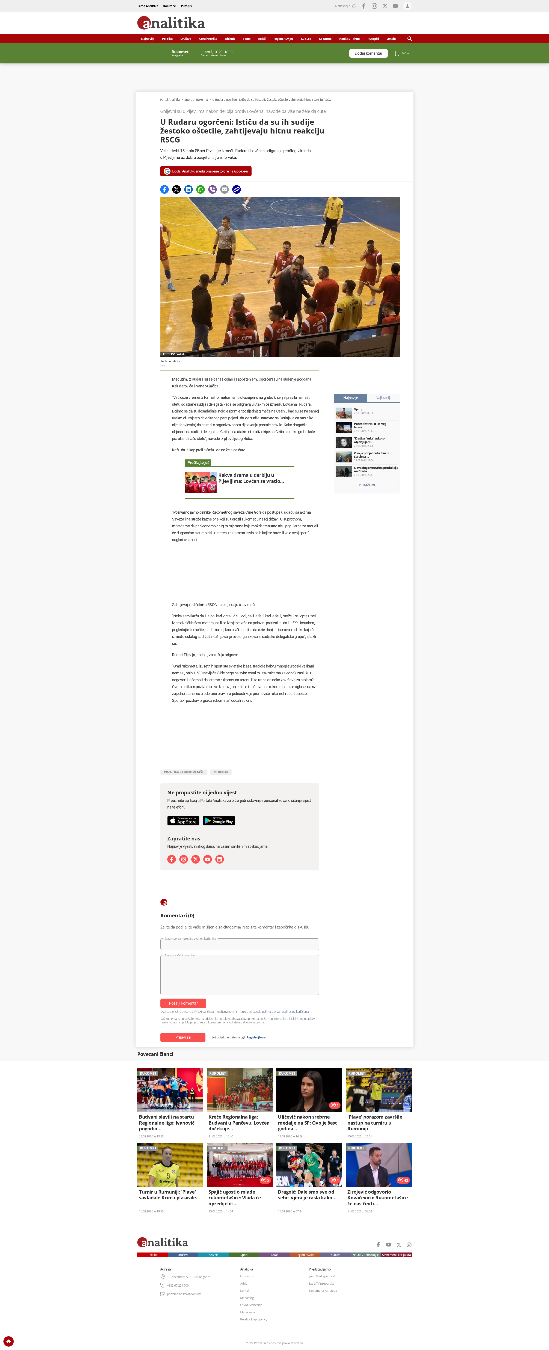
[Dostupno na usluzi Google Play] (219, 820)
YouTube (395, 6)
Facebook (363, 6)
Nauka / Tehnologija (366, 1255)
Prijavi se (183, 1037)
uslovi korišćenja (298, 1012)
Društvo (186, 39)
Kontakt (245, 1291)
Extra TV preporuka (321, 1284)
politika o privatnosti (274, 1012)
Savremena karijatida (396, 1255)
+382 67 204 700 (178, 1285)
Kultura (306, 39)
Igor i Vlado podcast (322, 1276)
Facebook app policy (253, 1319)
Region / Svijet (283, 39)
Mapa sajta (247, 1312)
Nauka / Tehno (349, 39)
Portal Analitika (170, 100)
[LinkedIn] (219, 859)
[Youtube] (207, 859)
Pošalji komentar (183, 1003)
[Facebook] (164, 189)
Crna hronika (208, 39)
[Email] (224, 189)
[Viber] (212, 189)
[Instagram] (183, 859)
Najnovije (147, 39)
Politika (167, 39)
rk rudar (221, 772)
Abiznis (230, 39)
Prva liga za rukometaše (184, 772)
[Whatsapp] (200, 189)
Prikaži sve (367, 485)
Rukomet (202, 100)
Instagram (374, 6)
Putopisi (186, 6)
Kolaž (262, 39)
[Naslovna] (8, 1341)
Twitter (385, 6)
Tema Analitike (147, 6)
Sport (246, 39)
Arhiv (243, 1284)
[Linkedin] (188, 189)
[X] (195, 859)
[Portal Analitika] (171, 23)
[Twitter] (176, 189)
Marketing (247, 1298)
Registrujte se (256, 1037)
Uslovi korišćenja (251, 1305)
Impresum (247, 1276)
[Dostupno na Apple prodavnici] (183, 820)
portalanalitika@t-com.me (184, 1294)
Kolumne (169, 6)
